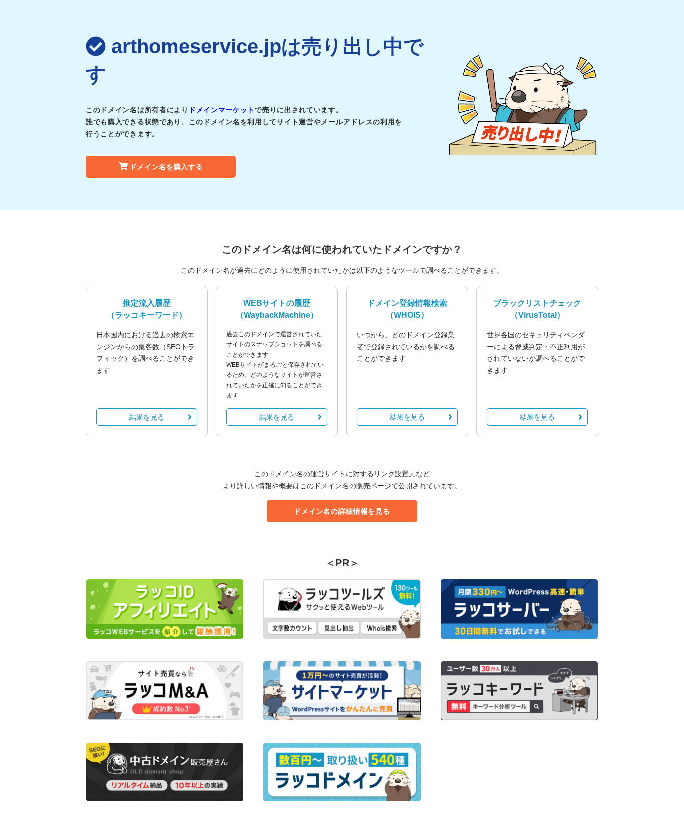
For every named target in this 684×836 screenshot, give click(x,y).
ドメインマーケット (222, 110)
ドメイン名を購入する (166, 167)
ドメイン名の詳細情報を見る (342, 511)
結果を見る (146, 417)
